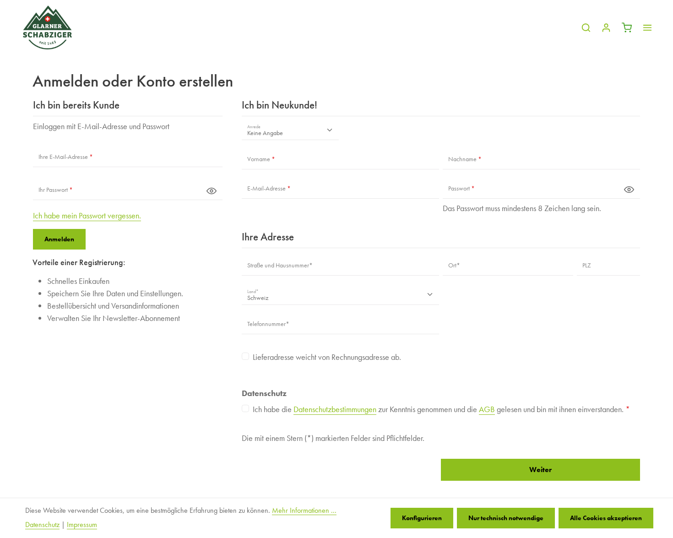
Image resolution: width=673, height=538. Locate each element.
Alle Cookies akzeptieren (606, 518)
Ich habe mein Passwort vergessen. (87, 215)
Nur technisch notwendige (505, 518)
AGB (487, 409)
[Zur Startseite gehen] (47, 27)
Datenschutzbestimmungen (334, 409)
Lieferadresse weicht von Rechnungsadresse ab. (327, 357)
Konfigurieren (422, 518)
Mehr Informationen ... (304, 510)
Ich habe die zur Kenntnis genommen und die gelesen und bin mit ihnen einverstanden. (441, 409)
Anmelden (59, 239)
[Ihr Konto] (606, 27)
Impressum (82, 524)
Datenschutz (42, 524)
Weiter (540, 469)
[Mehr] (647, 27)
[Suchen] (586, 27)
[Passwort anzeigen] (211, 190)
